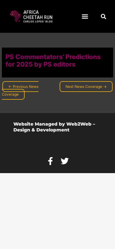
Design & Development (41, 130)
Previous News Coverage (20, 90)
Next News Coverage (86, 86)
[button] (85, 16)
